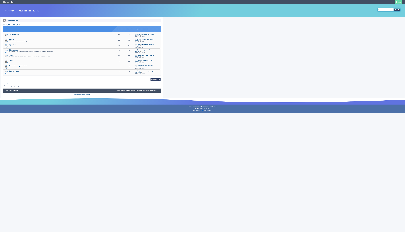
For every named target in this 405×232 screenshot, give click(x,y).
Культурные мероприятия (18, 66)
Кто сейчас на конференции (12, 84)
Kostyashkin (138, 72)
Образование (13, 50)
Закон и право (14, 71)
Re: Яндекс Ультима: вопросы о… (144, 39)
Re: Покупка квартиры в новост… (144, 34)
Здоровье (12, 45)
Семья (11, 55)
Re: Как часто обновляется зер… (144, 60)
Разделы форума (11, 24)
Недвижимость (14, 34)
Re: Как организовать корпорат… (144, 65)
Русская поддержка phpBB (203, 108)
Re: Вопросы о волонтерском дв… (145, 71)
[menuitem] (12, 2)
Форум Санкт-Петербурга (22, 10)
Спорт (11, 60)
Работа (11, 39)
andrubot (137, 67)
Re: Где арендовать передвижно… (145, 44)
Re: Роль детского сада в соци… (144, 55)
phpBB (198, 106)
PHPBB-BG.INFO (208, 110)
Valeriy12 (137, 35)
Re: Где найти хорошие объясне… (145, 50)
